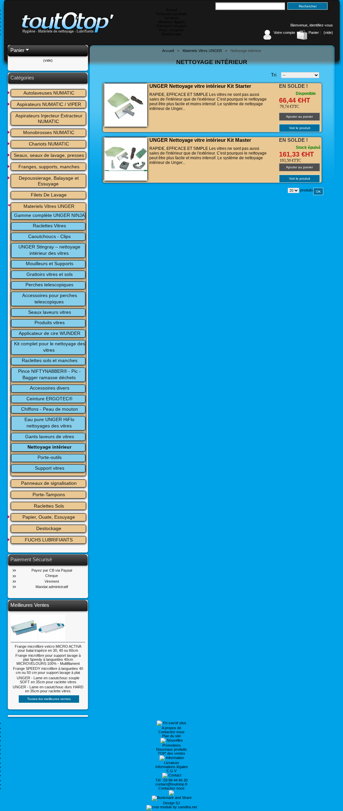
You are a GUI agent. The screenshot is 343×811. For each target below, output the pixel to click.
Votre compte (284, 33)
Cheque (51, 576)
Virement (52, 581)
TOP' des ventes (171, 753)
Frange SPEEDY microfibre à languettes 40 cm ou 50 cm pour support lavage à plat (48, 671)
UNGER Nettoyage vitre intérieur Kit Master (200, 140)
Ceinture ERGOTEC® (49, 398)
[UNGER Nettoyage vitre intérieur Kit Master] (126, 159)
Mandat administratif (52, 587)
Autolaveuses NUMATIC (48, 93)
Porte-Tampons (48, 494)
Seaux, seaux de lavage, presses (49, 155)
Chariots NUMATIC (49, 144)
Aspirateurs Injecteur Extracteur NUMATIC (49, 118)
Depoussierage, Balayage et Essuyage (49, 180)
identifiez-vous (321, 25)
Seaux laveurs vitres (49, 312)
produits (306, 190)
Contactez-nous (171, 732)
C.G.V (171, 771)
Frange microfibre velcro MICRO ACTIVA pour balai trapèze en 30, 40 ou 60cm (48, 648)
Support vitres (49, 468)
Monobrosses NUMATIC (48, 132)
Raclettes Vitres (49, 225)
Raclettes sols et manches (49, 360)
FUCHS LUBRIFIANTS (49, 539)
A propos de (171, 728)
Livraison (171, 18)
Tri (273, 74)
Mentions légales (171, 22)
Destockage (172, 34)
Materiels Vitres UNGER (48, 206)
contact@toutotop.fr (171, 784)
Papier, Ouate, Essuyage (48, 517)
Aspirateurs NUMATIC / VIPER (49, 104)
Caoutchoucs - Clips (49, 236)
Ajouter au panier (299, 116)
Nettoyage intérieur (49, 447)
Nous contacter (171, 30)
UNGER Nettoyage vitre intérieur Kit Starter (200, 86)
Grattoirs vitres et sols (49, 274)
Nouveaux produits (171, 14)
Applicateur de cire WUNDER (49, 333)
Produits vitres (50, 322)
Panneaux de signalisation (49, 483)
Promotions (171, 745)
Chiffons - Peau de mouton (49, 409)
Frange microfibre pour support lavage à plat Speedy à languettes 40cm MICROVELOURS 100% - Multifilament (48, 659)
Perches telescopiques (49, 284)
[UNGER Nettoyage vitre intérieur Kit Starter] (126, 105)
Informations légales (171, 767)
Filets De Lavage (49, 194)
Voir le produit (299, 128)
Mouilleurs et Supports (49, 263)
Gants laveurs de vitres (49, 436)
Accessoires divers (49, 388)
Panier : (314, 33)
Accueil (172, 10)
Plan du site (171, 736)
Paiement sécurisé (171, 26)
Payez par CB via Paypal (51, 570)
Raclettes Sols (49, 506)
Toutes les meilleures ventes (49, 699)
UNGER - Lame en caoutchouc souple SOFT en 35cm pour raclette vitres (48, 680)
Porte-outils (50, 457)
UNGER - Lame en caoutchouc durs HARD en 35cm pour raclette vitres (48, 689)
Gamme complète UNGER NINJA (49, 215)
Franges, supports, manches (48, 166)
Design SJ (171, 803)
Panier (17, 50)
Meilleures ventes (29, 605)
